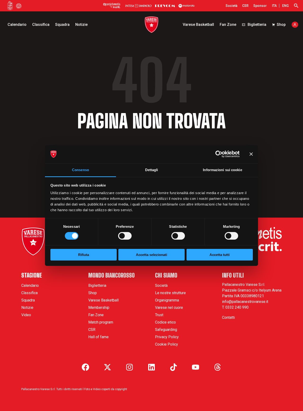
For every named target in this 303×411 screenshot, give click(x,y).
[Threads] (217, 367)
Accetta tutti (219, 255)
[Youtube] (195, 367)
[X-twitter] (107, 367)
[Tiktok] (173, 367)
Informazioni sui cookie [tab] (222, 170)
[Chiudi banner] (251, 154)
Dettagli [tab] (151, 170)
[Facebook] (85, 367)
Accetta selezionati (151, 255)
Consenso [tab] (80, 170)
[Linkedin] (151, 367)
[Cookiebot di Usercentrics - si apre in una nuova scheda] (219, 154)
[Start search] (296, 5)
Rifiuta (83, 255)
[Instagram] (129, 367)
